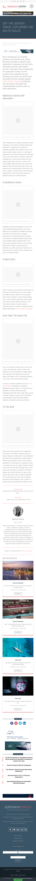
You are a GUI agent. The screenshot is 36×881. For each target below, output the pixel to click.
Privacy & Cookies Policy (27, 878)
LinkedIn (18, 1)
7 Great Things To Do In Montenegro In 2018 (18, 498)
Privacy (12, 875)
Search (23, 1)
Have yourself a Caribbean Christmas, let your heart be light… (18, 491)
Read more (17, 593)
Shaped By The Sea (15, 667)
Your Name (18, 850)
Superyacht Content (15, 705)
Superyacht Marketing (18, 841)
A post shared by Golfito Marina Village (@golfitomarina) (18, 445)
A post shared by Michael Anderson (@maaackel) (17, 221)
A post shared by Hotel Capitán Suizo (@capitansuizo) (18, 361)
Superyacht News (18, 835)
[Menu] (32, 6)
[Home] (14, 7)
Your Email (18, 855)
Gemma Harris (18, 519)
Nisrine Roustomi (15, 590)
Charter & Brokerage (18, 583)
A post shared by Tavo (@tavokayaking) (14, 137)
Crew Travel (28, 551)
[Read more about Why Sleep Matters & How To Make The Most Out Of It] (18, 686)
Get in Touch (22, 875)
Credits (16, 875)
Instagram (20, 1)
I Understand (18, 879)
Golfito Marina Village (11, 81)
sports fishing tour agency (24, 309)
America (22, 551)
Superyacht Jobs (18, 838)
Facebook (12, 1)
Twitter (15, 1)
